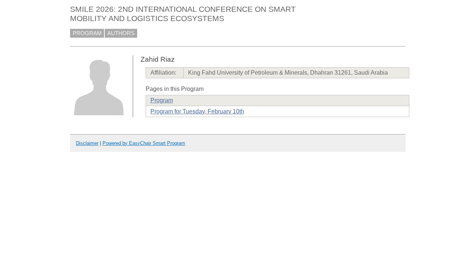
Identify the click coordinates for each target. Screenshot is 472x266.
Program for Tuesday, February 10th (197, 111)
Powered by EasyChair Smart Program (144, 143)
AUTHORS (121, 33)
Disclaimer (87, 143)
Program (161, 100)
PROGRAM (87, 33)
